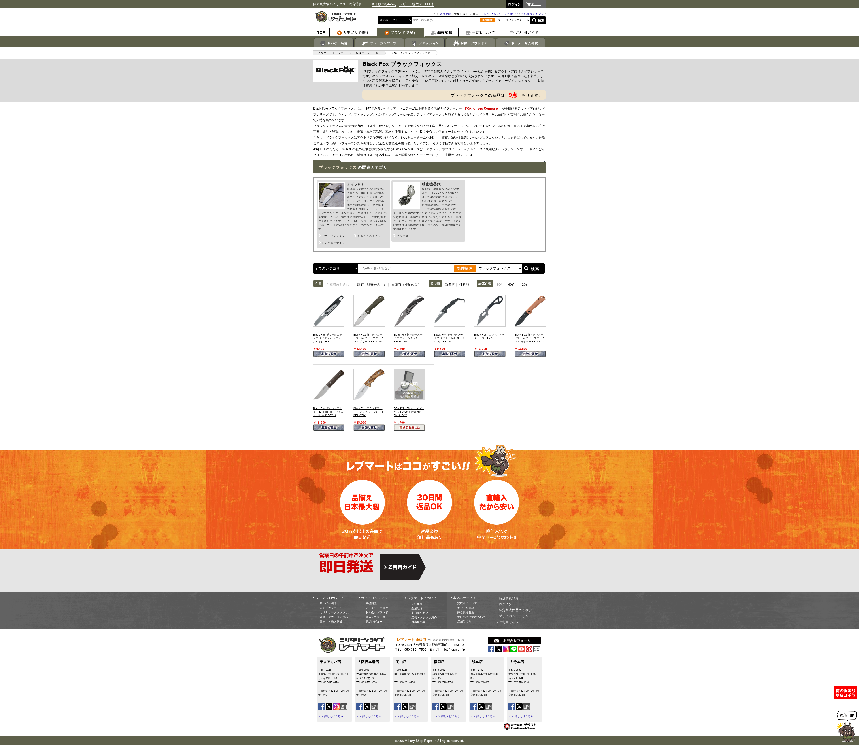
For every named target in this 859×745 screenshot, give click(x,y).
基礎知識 (371, 603)
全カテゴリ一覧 (375, 617)
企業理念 (417, 608)
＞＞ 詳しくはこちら (330, 716)
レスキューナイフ (333, 242)
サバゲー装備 (337, 43)
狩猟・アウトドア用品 (334, 617)
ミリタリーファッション (335, 612)
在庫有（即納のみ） (406, 284)
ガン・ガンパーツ (383, 43)
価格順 (464, 284)
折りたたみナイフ (369, 236)
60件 (511, 284)
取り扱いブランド (377, 612)
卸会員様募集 (465, 612)
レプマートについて (422, 598)
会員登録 (445, 13)
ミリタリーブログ (377, 608)
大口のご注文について (471, 617)
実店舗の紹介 (419, 612)
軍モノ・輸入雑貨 (524, 43)
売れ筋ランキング (532, 13)
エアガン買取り (467, 608)
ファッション (428, 43)
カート (536, 4)
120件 (524, 284)
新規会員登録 (509, 598)
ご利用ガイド (509, 622)
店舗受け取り (465, 621)
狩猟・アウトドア (474, 43)
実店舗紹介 (511, 13)
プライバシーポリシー (515, 616)
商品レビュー (374, 621)
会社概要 (417, 604)
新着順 (450, 284)
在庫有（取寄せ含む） (370, 284)
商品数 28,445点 (384, 4)
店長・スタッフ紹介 (424, 617)
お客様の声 (418, 622)
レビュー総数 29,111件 (416, 4)
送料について (492, 13)
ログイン (505, 604)
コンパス (402, 236)
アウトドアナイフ (333, 236)
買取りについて (467, 603)
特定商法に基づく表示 (515, 610)
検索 (541, 20)
